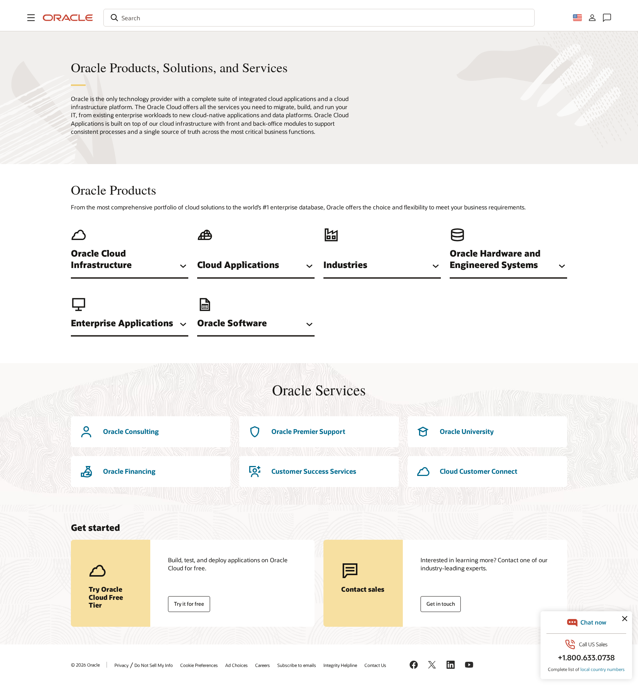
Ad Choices (236, 665)
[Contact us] (607, 17)
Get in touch (440, 603)
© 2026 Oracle (85, 665)
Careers (262, 665)
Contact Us (375, 665)
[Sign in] (592, 17)
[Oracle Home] (68, 17)
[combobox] (319, 18)
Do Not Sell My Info (153, 665)
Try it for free (189, 603)
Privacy (121, 665)
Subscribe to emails (296, 665)
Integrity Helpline (340, 665)
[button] (31, 17)
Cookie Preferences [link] (199, 665)
